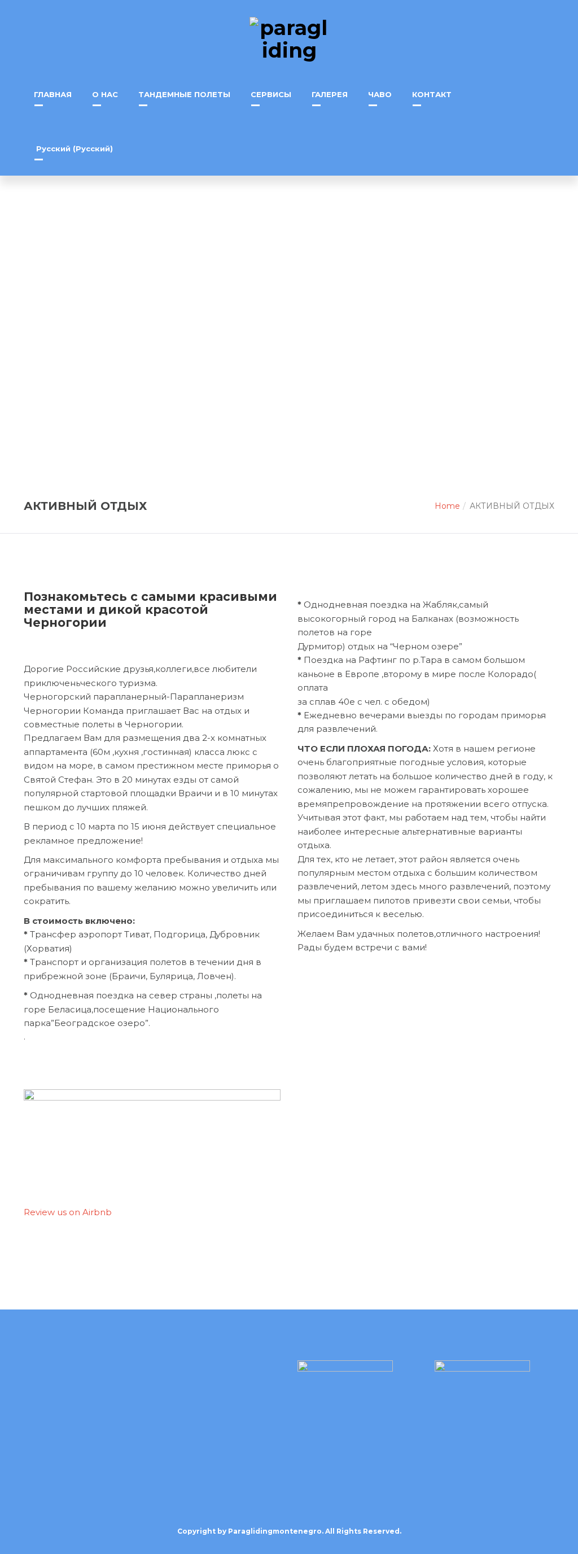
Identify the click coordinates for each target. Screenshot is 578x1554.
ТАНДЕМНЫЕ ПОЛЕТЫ (184, 94)
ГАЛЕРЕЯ (330, 94)
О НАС (105, 94)
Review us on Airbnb (68, 1212)
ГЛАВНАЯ (53, 94)
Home (447, 506)
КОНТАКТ (432, 94)
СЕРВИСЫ (271, 94)
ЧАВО (380, 94)
